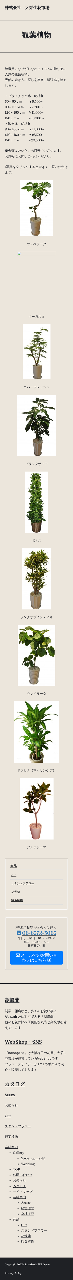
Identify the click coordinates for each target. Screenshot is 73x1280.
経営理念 (27, 1208)
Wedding (28, 1164)
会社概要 (27, 1214)
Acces (10, 1095)
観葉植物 (17, 900)
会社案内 (11, 1147)
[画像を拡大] (48, 185)
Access (26, 1203)
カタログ (15, 1084)
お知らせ (11, 1105)
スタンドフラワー (22, 883)
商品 (13, 866)
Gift (13, 875)
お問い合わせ (22, 1175)
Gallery (18, 1152)
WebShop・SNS (23, 1042)
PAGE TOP (67, 1238)
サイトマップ (22, 1191)
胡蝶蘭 (15, 892)
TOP (16, 1169)
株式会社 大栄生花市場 (27, 10)
